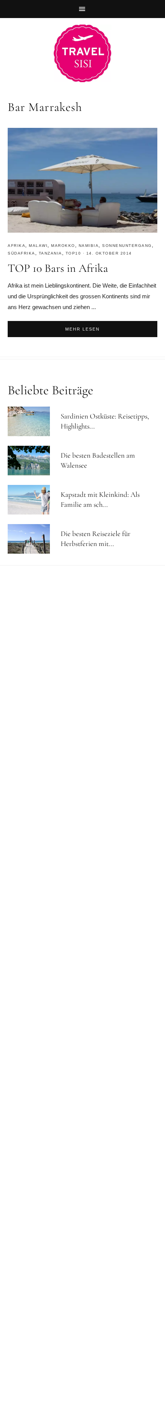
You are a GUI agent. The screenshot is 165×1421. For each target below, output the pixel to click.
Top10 (73, 253)
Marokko (63, 245)
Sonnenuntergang (127, 245)
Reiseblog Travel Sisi (82, 53)
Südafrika (21, 253)
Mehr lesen (82, 329)
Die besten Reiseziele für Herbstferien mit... (95, 538)
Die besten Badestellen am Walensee (98, 460)
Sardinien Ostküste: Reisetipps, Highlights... (105, 421)
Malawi (38, 245)
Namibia (89, 245)
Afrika (16, 245)
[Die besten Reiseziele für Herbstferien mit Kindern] (32, 539)
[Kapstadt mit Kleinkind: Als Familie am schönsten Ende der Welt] (32, 499)
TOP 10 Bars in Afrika (58, 268)
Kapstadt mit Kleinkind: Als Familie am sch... (100, 499)
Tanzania (50, 253)
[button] (82, 9)
